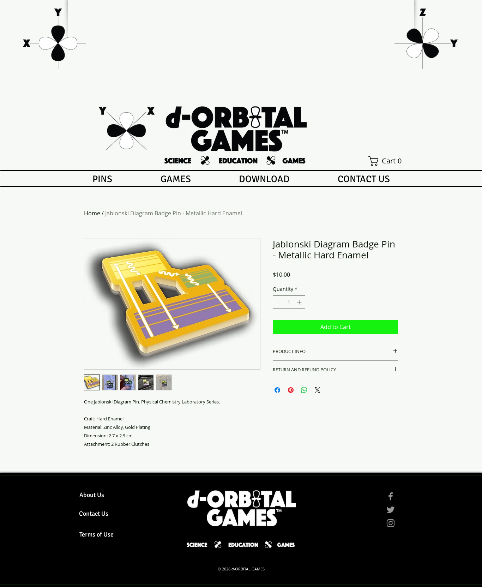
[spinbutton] (289, 302)
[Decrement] (278, 302)
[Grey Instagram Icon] (390, 523)
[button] (387, 161)
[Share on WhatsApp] (304, 390)
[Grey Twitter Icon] (390, 509)
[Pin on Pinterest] (291, 390)
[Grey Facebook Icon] (390, 496)
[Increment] (299, 302)
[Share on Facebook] (277, 390)
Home (92, 213)
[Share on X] (317, 390)
